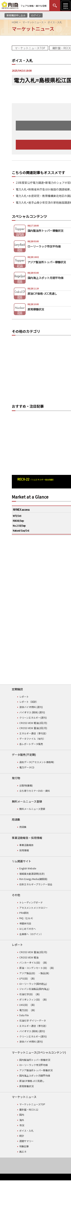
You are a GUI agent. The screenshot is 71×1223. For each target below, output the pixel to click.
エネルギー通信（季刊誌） (33, 733)
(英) (45, 962)
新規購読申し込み (16, 15)
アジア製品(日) (27, 973)
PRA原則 (24, 912)
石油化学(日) (26, 994)
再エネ (22, 1151)
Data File (24, 1015)
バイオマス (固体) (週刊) (32, 712)
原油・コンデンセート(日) (33, 967)
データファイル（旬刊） (32, 738)
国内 (21, 1114)
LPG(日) (23, 978)
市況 (21, 1125)
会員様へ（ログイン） (31, 934)
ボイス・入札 (26, 1130)
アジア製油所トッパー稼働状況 (35, 1070)
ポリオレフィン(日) (29, 999)
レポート (24, 696)
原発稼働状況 (26, 1086)
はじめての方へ (27, 928)
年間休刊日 (25, 923)
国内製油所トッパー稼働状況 (34, 1059)
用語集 (22, 827)
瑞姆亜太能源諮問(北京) (32, 873)
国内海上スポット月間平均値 (34, 1075)
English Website (27, 868)
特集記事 (24, 1146)
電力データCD (26, 767)
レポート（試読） (28, 701)
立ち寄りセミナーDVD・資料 (34, 790)
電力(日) (23, 1010)
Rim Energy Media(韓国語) (33, 879)
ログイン (36, 15)
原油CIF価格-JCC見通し (31, 1080)
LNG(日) (23, 1004)
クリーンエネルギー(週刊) (33, 717)
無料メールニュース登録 (32, 808)
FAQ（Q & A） (26, 918)
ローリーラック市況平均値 (33, 1065)
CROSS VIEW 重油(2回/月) (33, 728)
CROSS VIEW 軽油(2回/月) (33, 723)
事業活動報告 (26, 845)
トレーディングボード (31, 902)
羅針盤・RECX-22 (28, 1109)
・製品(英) (43, 973)
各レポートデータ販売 (31, 744)
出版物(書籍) (26, 785)
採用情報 (24, 850)
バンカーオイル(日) (29, 962)
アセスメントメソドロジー (33, 907)
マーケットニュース (33, 22)
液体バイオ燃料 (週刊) (31, 707)
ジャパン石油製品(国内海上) (34, 988)
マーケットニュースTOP (30, 48)
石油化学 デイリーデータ (32, 1020)
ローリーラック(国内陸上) (33, 983)
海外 (21, 1120)
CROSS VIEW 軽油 (28, 957)
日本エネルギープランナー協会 (35, 884)
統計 (21, 1135)
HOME (15, 22)
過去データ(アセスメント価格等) (36, 762)
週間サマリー (26, 1141)
